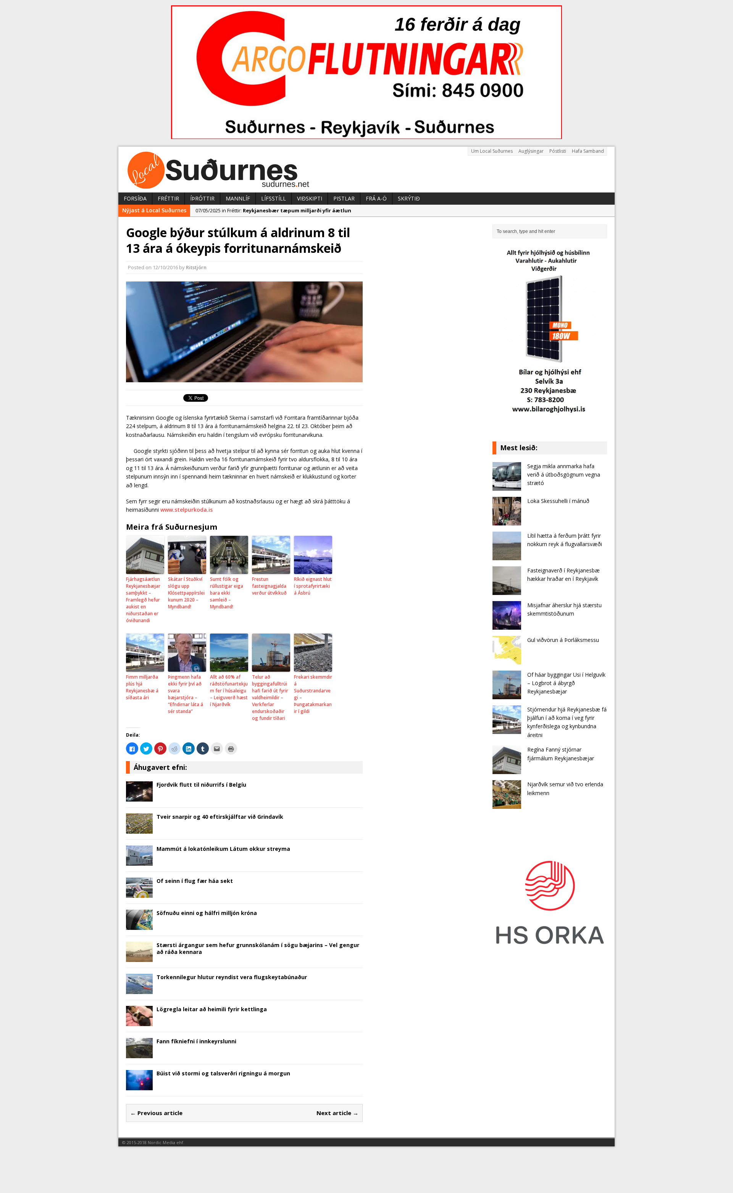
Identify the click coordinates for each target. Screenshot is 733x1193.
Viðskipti (309, 198)
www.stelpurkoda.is (186, 509)
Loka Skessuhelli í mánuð (558, 500)
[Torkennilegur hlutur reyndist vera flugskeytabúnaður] (139, 989)
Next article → (337, 1113)
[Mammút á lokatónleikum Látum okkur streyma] (139, 861)
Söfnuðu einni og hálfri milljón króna (207, 913)
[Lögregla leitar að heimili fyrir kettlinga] (139, 1021)
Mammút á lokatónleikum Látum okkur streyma (223, 848)
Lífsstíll (273, 198)
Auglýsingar (531, 151)
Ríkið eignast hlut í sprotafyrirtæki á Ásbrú (313, 586)
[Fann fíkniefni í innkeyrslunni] (139, 1053)
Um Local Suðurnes (492, 151)
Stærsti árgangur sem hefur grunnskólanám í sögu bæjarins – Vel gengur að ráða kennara (258, 948)
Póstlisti (557, 151)
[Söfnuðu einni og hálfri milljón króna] (139, 925)
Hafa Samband (588, 151)
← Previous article (156, 1113)
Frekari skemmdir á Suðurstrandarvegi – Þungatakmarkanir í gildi (313, 694)
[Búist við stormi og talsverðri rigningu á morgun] (139, 1086)
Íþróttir (202, 198)
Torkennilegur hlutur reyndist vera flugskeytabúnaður (232, 977)
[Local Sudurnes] (366, 169)
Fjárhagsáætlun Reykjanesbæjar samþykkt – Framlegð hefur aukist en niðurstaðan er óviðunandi (143, 600)
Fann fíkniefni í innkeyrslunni (196, 1041)
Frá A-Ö (376, 198)
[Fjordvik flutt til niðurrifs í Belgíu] (139, 797)
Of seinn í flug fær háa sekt (195, 880)
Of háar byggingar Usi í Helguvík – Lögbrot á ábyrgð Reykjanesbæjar (566, 683)
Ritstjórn (196, 267)
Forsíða (135, 198)
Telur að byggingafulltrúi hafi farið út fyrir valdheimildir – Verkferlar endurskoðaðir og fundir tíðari (270, 697)
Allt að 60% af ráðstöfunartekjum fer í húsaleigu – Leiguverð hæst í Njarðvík (229, 691)
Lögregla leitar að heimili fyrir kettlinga (212, 1009)
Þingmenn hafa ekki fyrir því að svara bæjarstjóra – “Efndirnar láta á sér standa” (185, 694)
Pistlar (344, 198)
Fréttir (168, 198)
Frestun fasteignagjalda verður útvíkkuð (269, 586)
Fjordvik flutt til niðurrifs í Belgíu (201, 784)
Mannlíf (238, 198)
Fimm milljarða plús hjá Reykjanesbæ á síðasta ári (142, 687)
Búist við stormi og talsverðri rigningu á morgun (223, 1073)
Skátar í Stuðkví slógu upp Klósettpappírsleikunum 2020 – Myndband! (186, 593)
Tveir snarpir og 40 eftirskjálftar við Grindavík (220, 816)
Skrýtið (409, 198)
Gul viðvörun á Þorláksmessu (563, 639)
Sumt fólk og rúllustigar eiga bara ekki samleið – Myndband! (226, 593)
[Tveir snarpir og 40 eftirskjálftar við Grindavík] (139, 829)
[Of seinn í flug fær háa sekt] (139, 893)
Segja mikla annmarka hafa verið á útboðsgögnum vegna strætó (563, 474)
